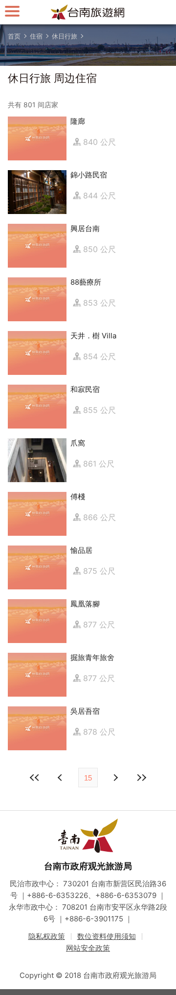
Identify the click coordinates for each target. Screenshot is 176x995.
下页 (61, 777)
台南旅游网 (88, 12)
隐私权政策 (46, 936)
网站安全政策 (88, 948)
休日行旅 (64, 36)
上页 (115, 777)
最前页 (34, 777)
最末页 (141, 777)
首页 (14, 36)
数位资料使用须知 (106, 936)
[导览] (12, 11)
